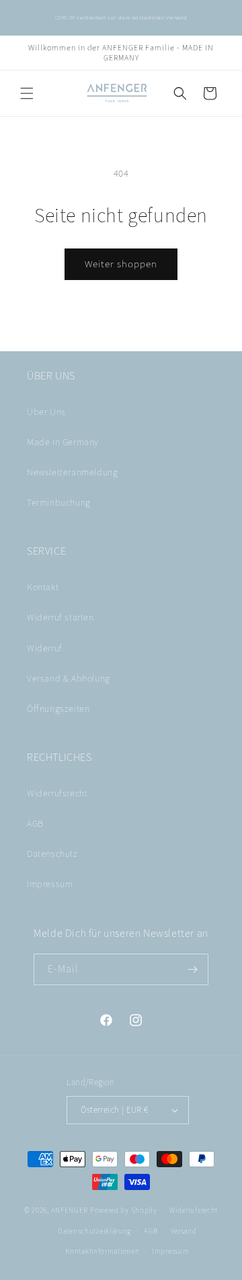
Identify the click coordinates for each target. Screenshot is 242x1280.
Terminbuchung (59, 502)
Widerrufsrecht (57, 793)
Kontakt (42, 587)
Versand (184, 1231)
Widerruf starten (60, 617)
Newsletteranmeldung (72, 472)
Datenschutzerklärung (94, 1231)
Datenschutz (52, 854)
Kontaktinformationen (102, 1251)
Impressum (50, 884)
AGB (35, 823)
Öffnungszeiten (58, 708)
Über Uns (46, 412)
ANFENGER (70, 1210)
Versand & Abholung (68, 678)
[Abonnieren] (193, 969)
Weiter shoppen (121, 263)
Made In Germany (63, 442)
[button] (27, 93)
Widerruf (45, 648)
